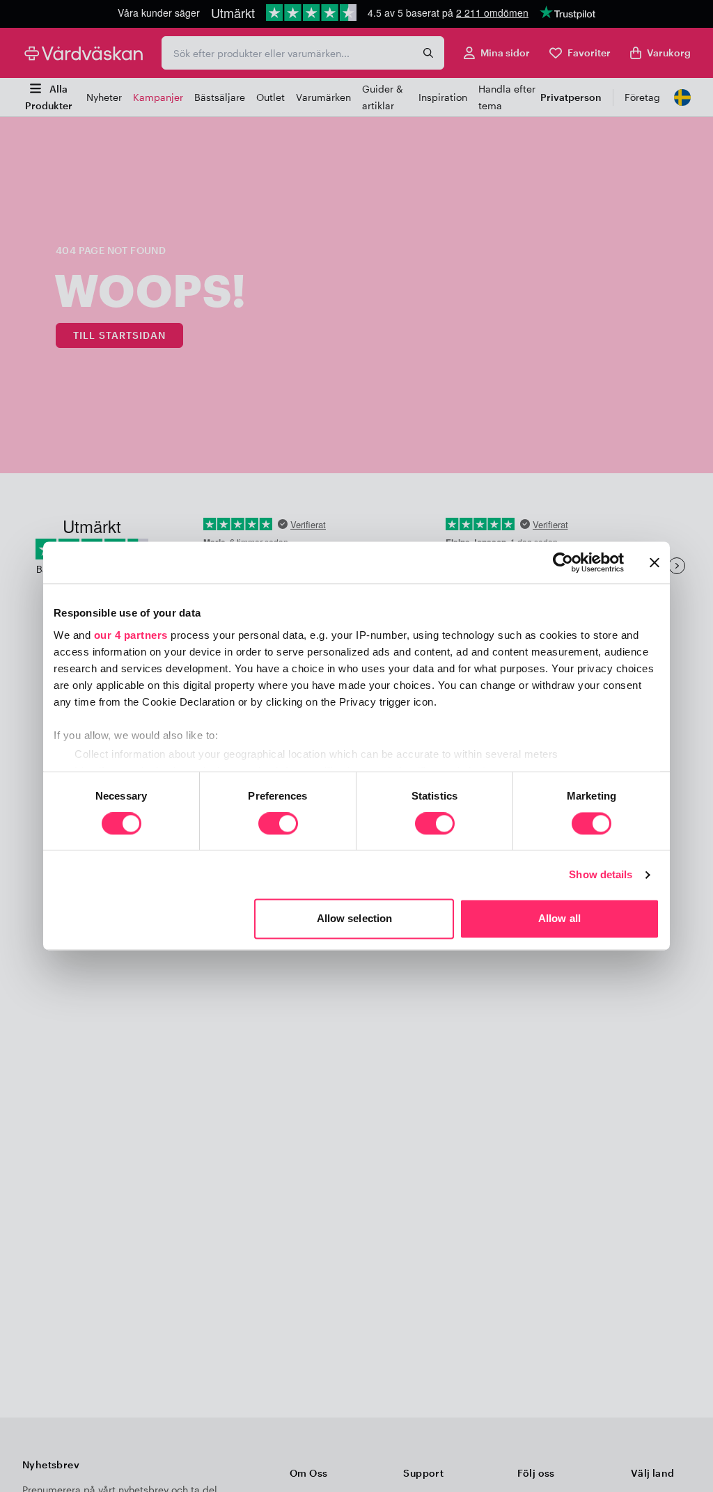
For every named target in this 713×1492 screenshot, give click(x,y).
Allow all (559, 919)
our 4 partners (131, 635)
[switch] (278, 825)
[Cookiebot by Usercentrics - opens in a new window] (563, 562)
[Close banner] (654, 562)
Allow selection (355, 919)
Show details (600, 874)
